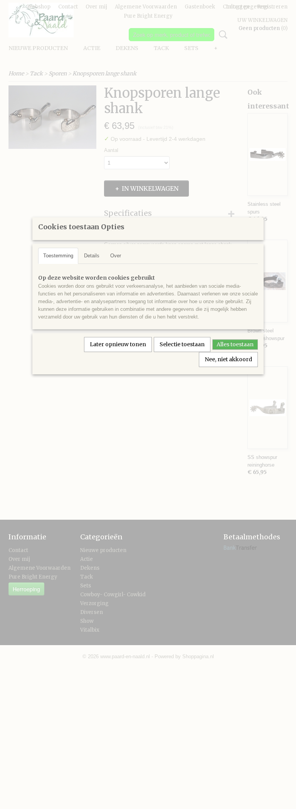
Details (91, 256)
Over (115, 256)
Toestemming (58, 256)
